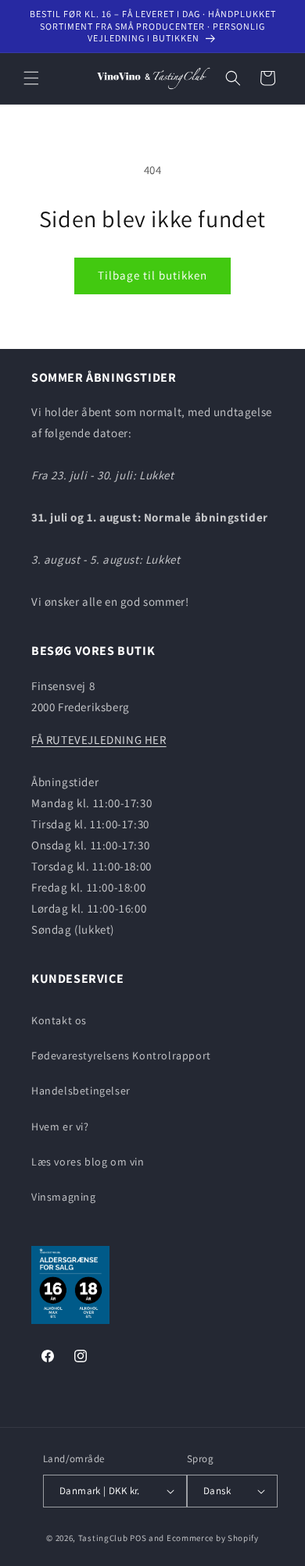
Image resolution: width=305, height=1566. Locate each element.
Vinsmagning (63, 1197)
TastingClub (103, 1537)
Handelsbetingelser (81, 1091)
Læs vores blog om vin (88, 1162)
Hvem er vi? (60, 1126)
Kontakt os (59, 1020)
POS (138, 1537)
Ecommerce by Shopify (213, 1537)
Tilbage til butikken (152, 275)
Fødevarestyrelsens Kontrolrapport (121, 1055)
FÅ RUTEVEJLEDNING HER (99, 739)
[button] (31, 78)
